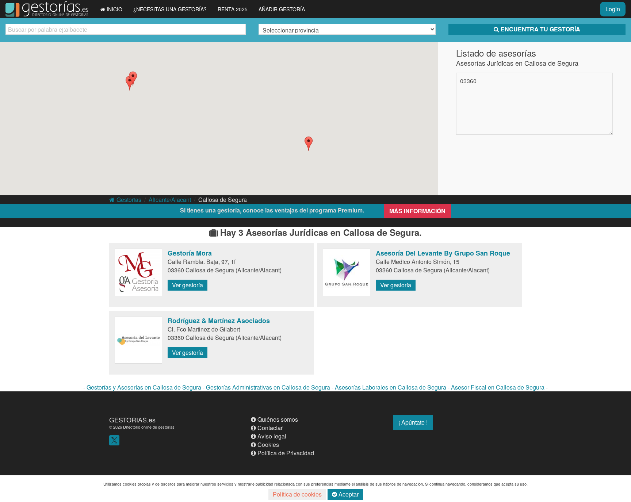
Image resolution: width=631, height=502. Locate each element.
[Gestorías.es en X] (114, 439)
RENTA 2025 (233, 9)
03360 (468, 81)
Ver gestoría (187, 285)
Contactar (270, 428)
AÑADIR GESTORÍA (282, 9)
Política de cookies (297, 494)
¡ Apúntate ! (413, 422)
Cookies (268, 444)
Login (612, 9)
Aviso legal (271, 436)
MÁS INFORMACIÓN (417, 211)
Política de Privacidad (285, 453)
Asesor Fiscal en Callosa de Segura (497, 387)
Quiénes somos (277, 419)
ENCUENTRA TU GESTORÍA (540, 29)
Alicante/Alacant (170, 199)
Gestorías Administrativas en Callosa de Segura (268, 387)
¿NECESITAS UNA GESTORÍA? (170, 9)
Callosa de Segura (222, 199)
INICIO (114, 9)
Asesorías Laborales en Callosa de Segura (390, 387)
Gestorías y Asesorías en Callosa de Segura (144, 387)
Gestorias (128, 199)
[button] (309, 144)
